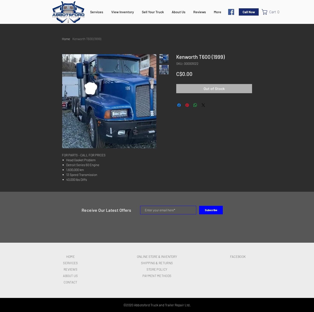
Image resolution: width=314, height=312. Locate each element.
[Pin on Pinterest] (187, 105)
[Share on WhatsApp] (195, 105)
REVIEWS (70, 269)
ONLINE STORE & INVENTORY (157, 256)
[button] (272, 12)
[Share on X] (203, 105)
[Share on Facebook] (179, 105)
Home (66, 39)
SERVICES (70, 263)
